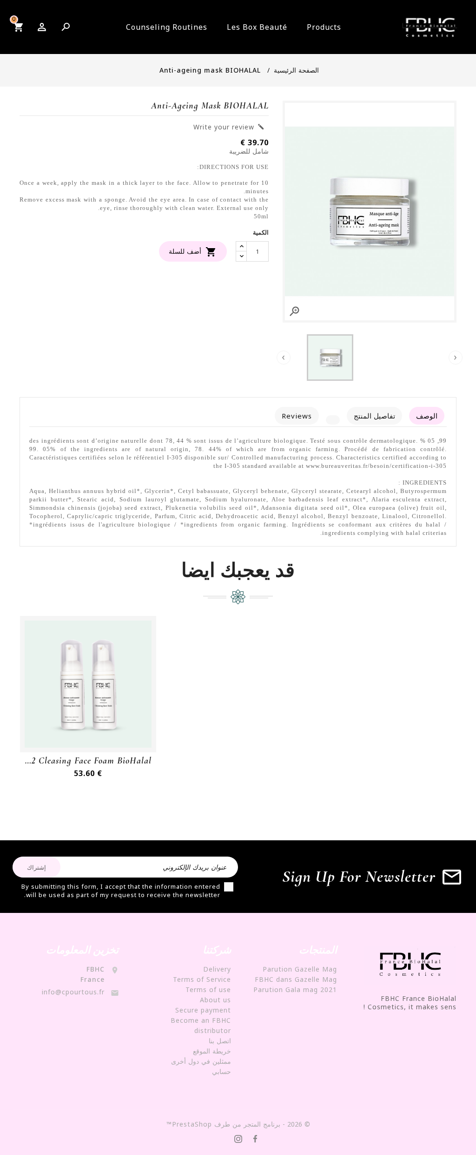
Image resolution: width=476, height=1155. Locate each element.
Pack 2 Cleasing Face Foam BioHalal (88, 760)
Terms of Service (202, 979)
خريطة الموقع (212, 1051)
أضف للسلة (193, 251)
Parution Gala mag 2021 (295, 989)
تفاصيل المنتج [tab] (374, 415)
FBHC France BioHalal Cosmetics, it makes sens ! (410, 1002)
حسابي (221, 1071)
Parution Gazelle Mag (300, 969)
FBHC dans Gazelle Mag (296, 979)
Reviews (297, 415)
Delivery (217, 969)
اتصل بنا (220, 1040)
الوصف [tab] (426, 415)
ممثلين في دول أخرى (201, 1061)
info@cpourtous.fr (73, 991)
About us (215, 999)
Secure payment (203, 1010)
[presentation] (456, 358)
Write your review (228, 127)
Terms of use (208, 989)
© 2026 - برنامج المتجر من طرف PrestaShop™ (238, 1124)
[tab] (333, 420)
